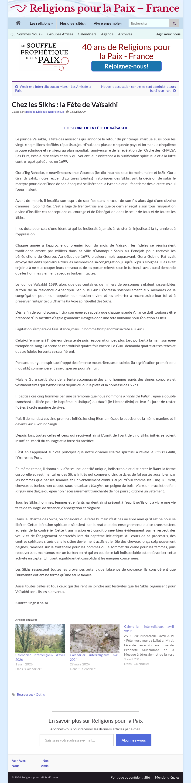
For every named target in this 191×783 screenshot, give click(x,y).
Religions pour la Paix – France (104, 8)
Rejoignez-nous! (126, 66)
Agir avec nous (168, 34)
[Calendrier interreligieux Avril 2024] (95, 638)
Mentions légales (167, 777)
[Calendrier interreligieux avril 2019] (151, 645)
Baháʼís (30, 111)
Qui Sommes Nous (25, 34)
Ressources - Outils (31, 694)
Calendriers (87, 34)
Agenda (107, 34)
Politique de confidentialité (130, 777)
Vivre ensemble (107, 23)
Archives (125, 34)
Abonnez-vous (134, 740)
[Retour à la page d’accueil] (17, 23)
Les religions (40, 23)
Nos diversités (72, 23)
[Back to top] (180, 772)
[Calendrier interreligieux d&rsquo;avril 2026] (40, 638)
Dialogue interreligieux (50, 111)
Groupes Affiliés (60, 34)
